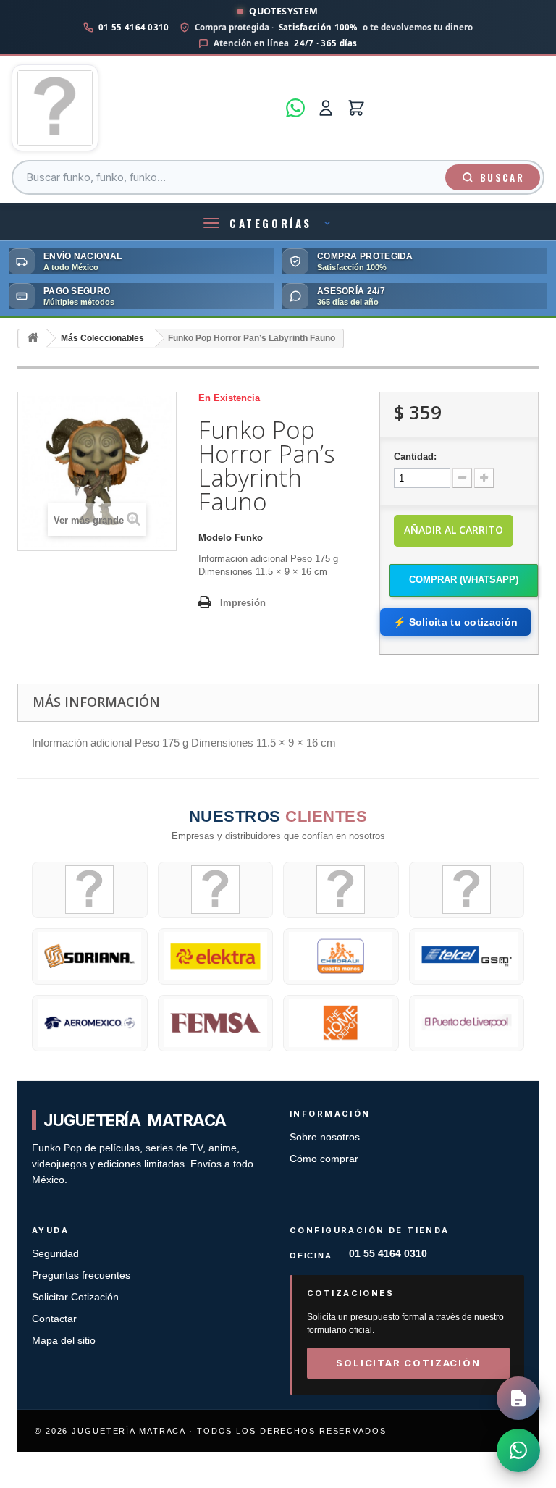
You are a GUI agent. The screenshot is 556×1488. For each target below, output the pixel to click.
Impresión (243, 602)
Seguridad (55, 1253)
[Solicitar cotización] (518, 1398)
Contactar (54, 1318)
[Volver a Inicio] (32, 338)
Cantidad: (415, 456)
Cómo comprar (324, 1158)
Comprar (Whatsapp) (463, 579)
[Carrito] (356, 107)
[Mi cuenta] (325, 107)
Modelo (215, 537)
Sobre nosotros (325, 1137)
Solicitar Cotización (75, 1297)
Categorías (270, 223)
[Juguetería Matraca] (144, 107)
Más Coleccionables (102, 338)
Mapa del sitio (64, 1340)
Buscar (502, 177)
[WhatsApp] (295, 107)
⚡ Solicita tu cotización (455, 622)
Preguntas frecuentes (81, 1275)
